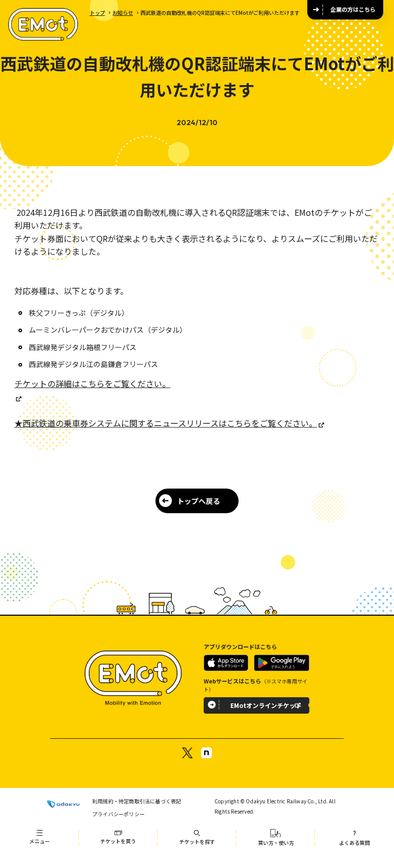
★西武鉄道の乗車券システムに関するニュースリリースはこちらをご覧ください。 (165, 423)
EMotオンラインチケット (266, 705)
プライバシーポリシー (118, 814)
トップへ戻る (198, 501)
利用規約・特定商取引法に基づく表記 (136, 801)
